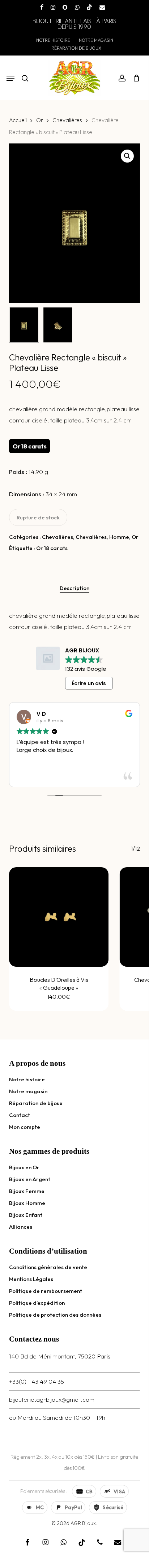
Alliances (20, 1226)
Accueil (18, 120)
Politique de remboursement (45, 1290)
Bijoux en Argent (29, 1179)
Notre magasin (28, 1091)
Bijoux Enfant (25, 1214)
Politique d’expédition (37, 1302)
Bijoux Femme (26, 1191)
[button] (10, 78)
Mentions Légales (31, 1279)
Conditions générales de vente (48, 1267)
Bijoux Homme (27, 1203)
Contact (19, 1115)
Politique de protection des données (55, 1314)
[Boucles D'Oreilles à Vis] (59, 917)
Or (39, 120)
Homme (119, 536)
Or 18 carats (52, 548)
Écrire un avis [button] (89, 683)
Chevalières (67, 120)
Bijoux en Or (24, 1167)
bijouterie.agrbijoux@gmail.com (51, 1399)
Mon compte (24, 1126)
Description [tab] (74, 588)
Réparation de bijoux (36, 1103)
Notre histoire (27, 1079)
